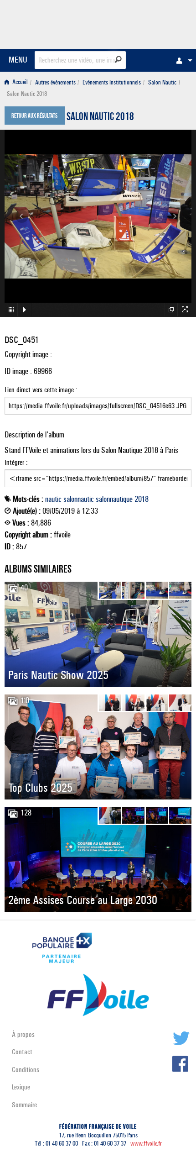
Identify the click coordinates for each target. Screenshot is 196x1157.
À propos (23, 1034)
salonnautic (78, 499)
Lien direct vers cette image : (41, 389)
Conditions (25, 1069)
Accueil (19, 82)
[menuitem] (182, 60)
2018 (141, 499)
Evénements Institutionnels (112, 82)
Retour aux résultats (34, 116)
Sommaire (24, 1104)
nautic (53, 499)
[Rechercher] (118, 59)
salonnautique (114, 499)
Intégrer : (16, 462)
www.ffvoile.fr (146, 1143)
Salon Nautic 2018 (100, 117)
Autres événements (55, 82)
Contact (22, 1051)
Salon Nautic (162, 82)
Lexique (21, 1087)
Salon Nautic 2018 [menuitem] (27, 94)
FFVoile (148, 23)
